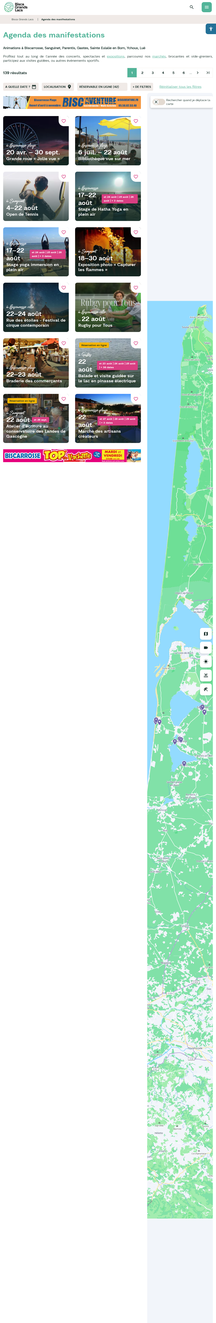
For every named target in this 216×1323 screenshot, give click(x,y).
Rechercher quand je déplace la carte (188, 102)
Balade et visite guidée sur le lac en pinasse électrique (107, 378)
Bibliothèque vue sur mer (104, 158)
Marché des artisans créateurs (99, 433)
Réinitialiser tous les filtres (180, 86)
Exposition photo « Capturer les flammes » (107, 267)
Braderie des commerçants (34, 380)
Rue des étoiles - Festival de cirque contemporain (36, 322)
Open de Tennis (22, 214)
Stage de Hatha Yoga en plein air (103, 211)
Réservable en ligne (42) (99, 87)
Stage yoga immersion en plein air (32, 267)
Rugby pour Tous (95, 325)
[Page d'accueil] (15, 7)
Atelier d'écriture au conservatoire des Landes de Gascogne (36, 431)
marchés (159, 56)
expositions (115, 56)
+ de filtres (142, 87)
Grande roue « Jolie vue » (33, 158)
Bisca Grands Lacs (23, 19)
